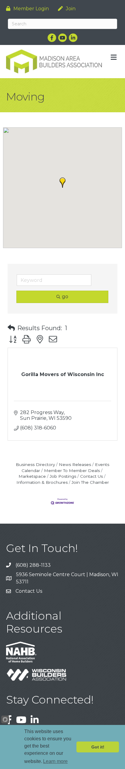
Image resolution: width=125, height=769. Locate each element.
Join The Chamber (90, 482)
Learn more (55, 761)
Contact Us (91, 476)
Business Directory (35, 464)
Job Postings (63, 476)
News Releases (75, 464)
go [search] (65, 296)
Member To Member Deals (72, 470)
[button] (62, 182)
